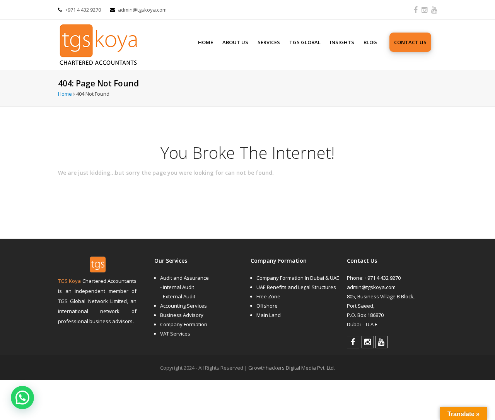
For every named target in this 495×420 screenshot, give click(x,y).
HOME (205, 42)
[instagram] (424, 9)
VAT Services (175, 333)
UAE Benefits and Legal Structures (296, 287)
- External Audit (177, 296)
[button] (22, 397)
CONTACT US (410, 42)
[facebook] (416, 9)
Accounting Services (183, 305)
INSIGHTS (342, 42)
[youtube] (434, 9)
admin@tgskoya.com (142, 9)
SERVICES (269, 42)
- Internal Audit (177, 287)
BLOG (370, 42)
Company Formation (183, 324)
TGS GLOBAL (305, 42)
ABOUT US (235, 42)
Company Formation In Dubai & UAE (297, 277)
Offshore (267, 305)
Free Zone (268, 296)
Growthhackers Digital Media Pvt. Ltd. (291, 367)
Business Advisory (181, 315)
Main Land (268, 315)
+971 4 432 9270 (83, 9)
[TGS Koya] (114, 42)
